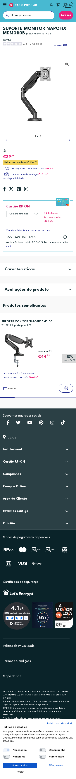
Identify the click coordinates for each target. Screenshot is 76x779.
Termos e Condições (17, 661)
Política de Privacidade (18, 646)
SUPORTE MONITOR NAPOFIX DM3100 (26, 321)
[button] (69, 140)
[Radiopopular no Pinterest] (41, 423)
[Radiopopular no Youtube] (29, 423)
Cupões (66, 15)
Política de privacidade (60, 723)
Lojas (11, 437)
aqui (8, 246)
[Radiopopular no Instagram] (52, 423)
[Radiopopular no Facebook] (7, 423)
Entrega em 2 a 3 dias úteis (28, 169)
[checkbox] (6, 750)
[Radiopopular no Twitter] (18, 423)
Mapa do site (12, 676)
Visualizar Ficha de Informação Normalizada (28, 231)
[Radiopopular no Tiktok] (63, 423)
